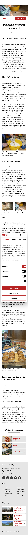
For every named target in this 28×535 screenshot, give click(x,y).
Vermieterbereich (21, 491)
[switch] (24, 271)
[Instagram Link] (7, 477)
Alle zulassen (14, 288)
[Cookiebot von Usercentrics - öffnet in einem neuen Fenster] (19, 235)
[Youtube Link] (15, 477)
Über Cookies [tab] (22, 239)
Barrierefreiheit (8, 493)
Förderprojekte (20, 489)
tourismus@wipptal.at (10, 473)
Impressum (7, 489)
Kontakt (6, 487)
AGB (6, 495)
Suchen (21, 18)
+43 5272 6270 (8, 471)
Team (18, 493)
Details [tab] (14, 239)
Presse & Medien (20, 487)
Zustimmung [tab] (5, 239)
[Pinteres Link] (11, 477)
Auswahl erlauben (14, 293)
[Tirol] (4, 18)
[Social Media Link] (19, 477)
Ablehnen (14, 298)
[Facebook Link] (3, 477)
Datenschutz (7, 491)
